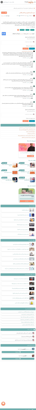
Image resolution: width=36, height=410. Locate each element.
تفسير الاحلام (20, 177)
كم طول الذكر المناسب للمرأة (30, 131)
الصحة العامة (30, 8)
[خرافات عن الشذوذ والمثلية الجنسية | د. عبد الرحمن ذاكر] (27, 147)
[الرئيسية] (34, 8)
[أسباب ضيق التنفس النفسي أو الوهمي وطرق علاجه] (14, 179)
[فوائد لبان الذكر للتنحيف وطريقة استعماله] (14, 165)
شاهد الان (29, 156)
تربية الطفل (20, 162)
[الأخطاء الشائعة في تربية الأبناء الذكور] (32, 165)
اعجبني (30, 57)
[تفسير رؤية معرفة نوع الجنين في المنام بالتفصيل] (32, 179)
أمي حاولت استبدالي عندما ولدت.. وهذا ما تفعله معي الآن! (26, 135)
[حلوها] (29, 2)
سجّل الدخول (32, 48)
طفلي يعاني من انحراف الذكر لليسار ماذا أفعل (28, 137)
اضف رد (28, 57)
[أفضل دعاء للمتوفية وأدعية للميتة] (32, 172)
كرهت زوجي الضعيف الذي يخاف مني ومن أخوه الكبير (27, 127)
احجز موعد (17, 352)
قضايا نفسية (26, 8)
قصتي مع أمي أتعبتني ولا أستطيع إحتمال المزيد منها (27, 129)
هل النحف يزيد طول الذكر (31, 133)
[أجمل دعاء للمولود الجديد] (14, 172)
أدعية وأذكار (20, 170)
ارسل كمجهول (25, 48)
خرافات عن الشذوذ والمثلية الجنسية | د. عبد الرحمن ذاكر (27, 153)
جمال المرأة (3, 162)
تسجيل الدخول (5, 2)
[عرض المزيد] (18, 30)
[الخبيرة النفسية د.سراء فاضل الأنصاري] (34, 51)
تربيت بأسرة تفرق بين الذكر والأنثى (18, 8)
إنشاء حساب (11, 2)
